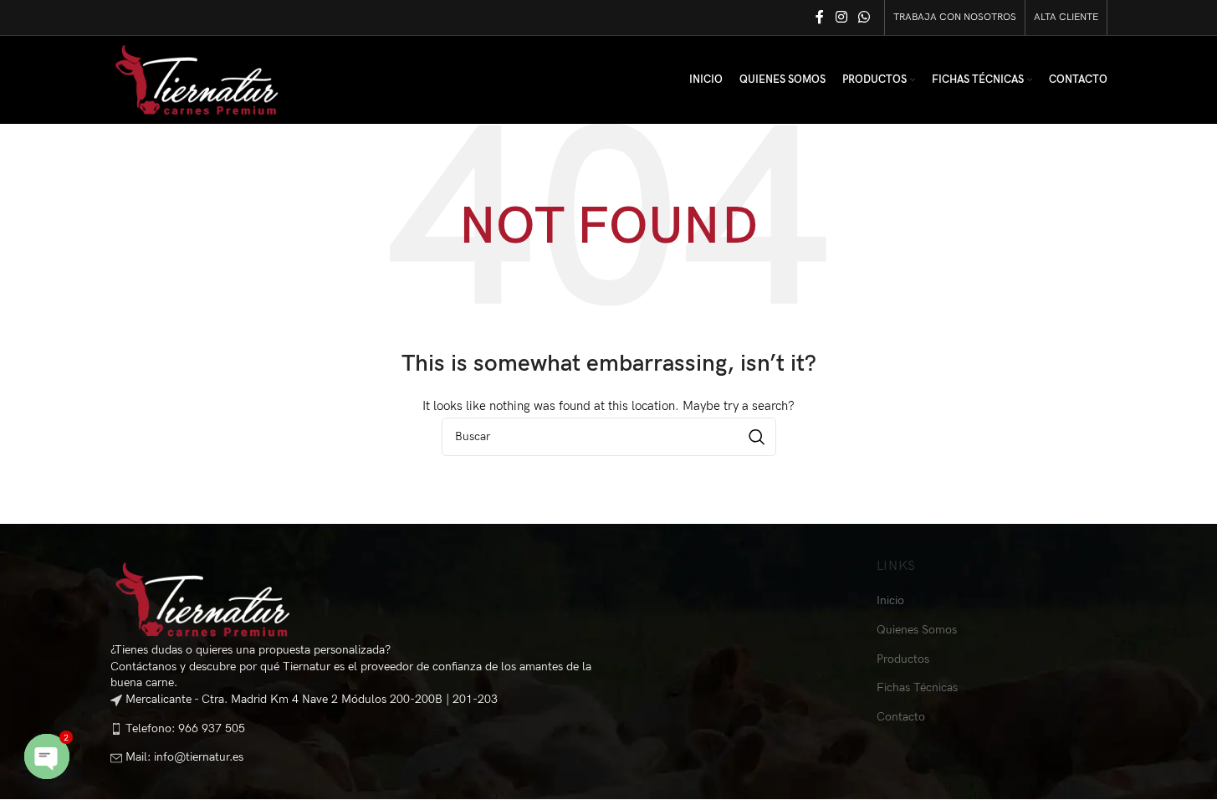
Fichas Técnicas (917, 687)
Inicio (890, 600)
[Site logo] (197, 79)
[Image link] (202, 599)
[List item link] (353, 728)
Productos (903, 659)
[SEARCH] (757, 437)
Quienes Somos (917, 630)
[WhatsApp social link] (863, 17)
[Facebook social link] (820, 17)
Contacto (901, 717)
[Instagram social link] (841, 17)
